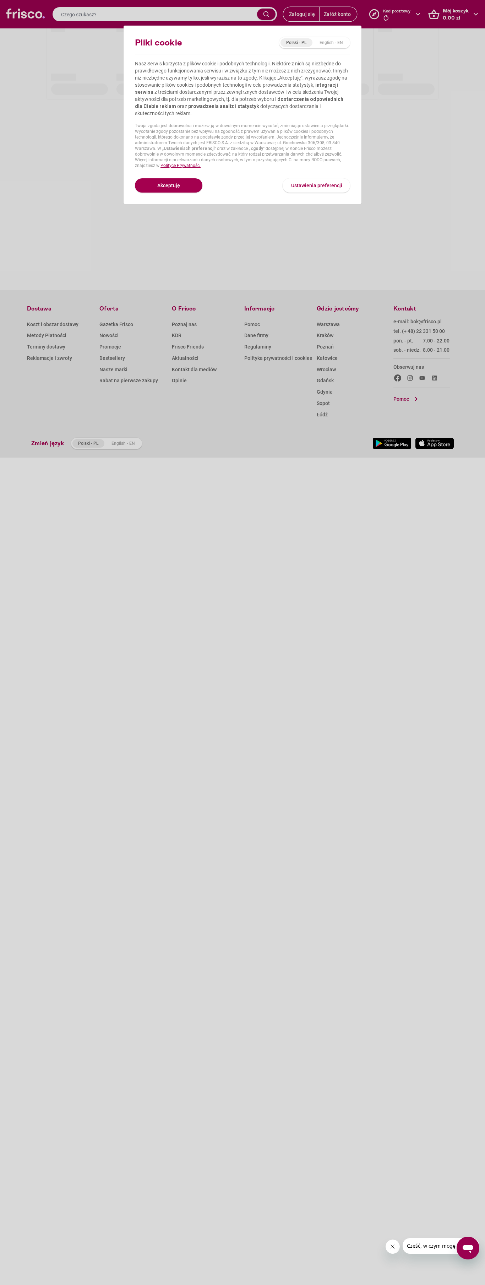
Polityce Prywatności (180, 165)
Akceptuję (168, 185)
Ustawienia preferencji (316, 185)
